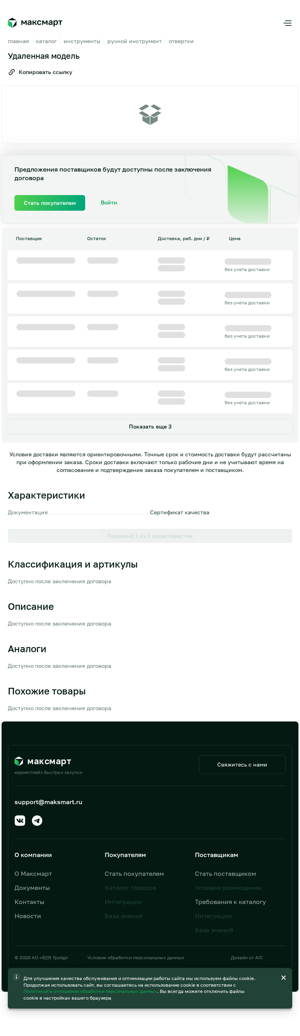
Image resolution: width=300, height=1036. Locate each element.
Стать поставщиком (225, 873)
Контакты (29, 902)
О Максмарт (33, 873)
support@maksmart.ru (48, 802)
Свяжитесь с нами (242, 764)
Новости (27, 916)
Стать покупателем (134, 873)
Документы (32, 887)
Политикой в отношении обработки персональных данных (90, 991)
